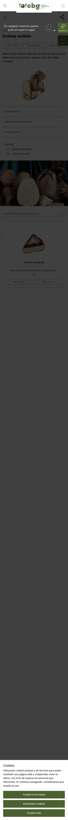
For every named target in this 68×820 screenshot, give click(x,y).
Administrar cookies (34, 803)
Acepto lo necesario (34, 794)
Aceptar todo (34, 813)
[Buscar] (5, 5)
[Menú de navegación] (63, 5)
